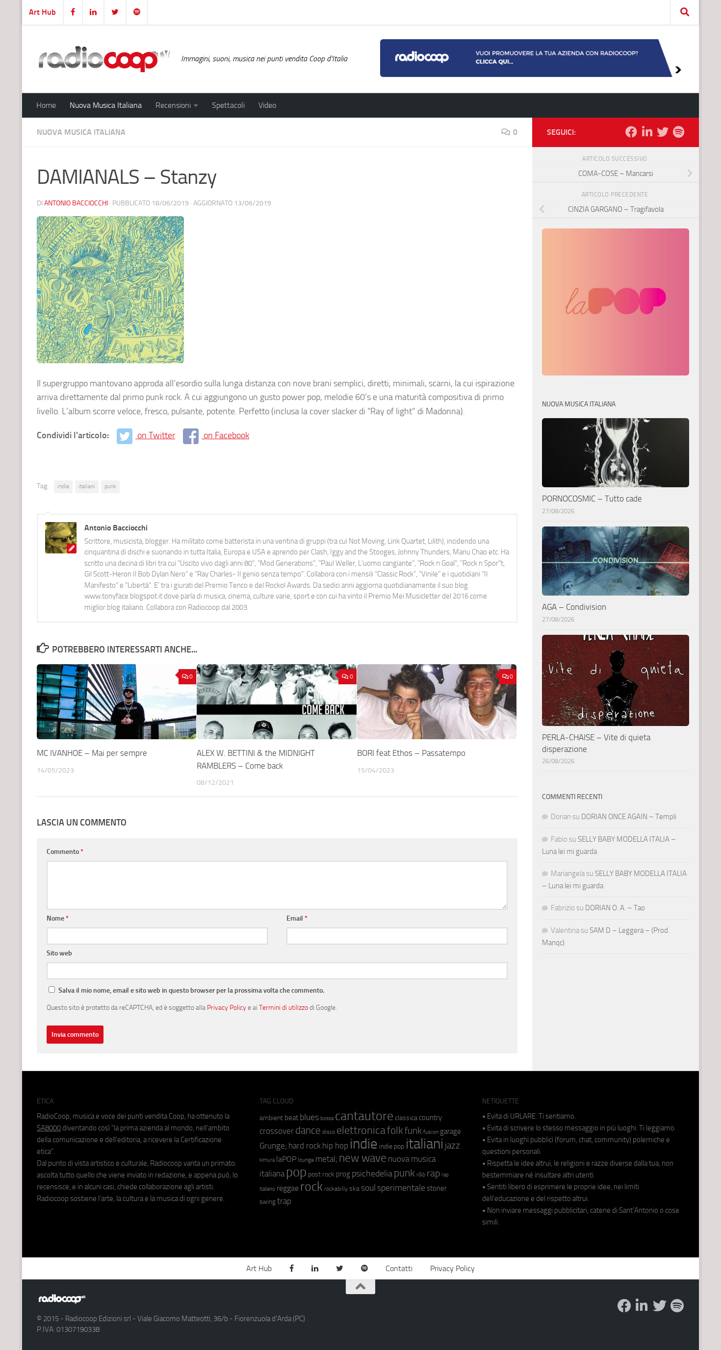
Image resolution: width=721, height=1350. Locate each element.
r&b (420, 1174)
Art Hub (42, 12)
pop (296, 1172)
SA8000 (49, 1128)
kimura (267, 1160)
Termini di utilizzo (283, 1007)
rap (433, 1173)
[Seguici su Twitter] (663, 132)
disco (328, 1131)
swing (267, 1201)
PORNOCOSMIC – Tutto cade (592, 498)
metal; (326, 1159)
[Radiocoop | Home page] (104, 59)
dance (308, 1130)
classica (406, 1118)
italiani (86, 486)
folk (395, 1130)
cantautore (364, 1116)
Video (267, 105)
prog (343, 1174)
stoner (437, 1188)
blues (309, 1117)
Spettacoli (228, 105)
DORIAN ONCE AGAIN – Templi (628, 816)
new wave (362, 1158)
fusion (430, 1131)
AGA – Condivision (574, 607)
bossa (327, 1118)
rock (311, 1186)
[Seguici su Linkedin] (647, 132)
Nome (58, 918)
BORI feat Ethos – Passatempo (411, 753)
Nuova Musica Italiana (106, 105)
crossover (276, 1131)
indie (63, 486)
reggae (288, 1188)
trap (284, 1201)
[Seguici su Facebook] (631, 132)
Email (297, 918)
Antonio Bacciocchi (76, 203)
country (430, 1117)
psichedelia (372, 1173)
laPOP (286, 1159)
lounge (306, 1159)
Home (46, 105)
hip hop (335, 1145)
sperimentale (401, 1187)
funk (413, 1130)
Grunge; (273, 1145)
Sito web (59, 953)
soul (368, 1187)
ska (354, 1188)
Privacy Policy (226, 1007)
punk (110, 486)
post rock (321, 1174)
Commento (65, 852)
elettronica (361, 1130)
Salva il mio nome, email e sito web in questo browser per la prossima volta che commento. (191, 990)
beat (291, 1117)
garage (450, 1131)
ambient (271, 1118)
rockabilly (336, 1188)
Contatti (399, 1268)
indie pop (391, 1146)
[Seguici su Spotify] (678, 132)
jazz (452, 1145)
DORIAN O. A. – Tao (615, 907)
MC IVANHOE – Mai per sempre (92, 753)
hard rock (304, 1145)
